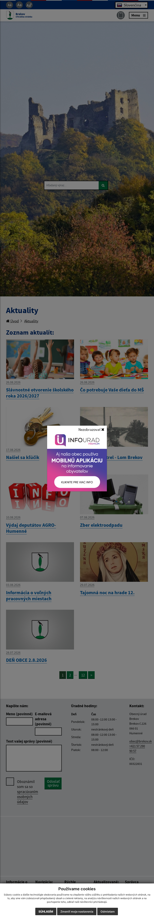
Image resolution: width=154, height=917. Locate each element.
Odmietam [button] (107, 911)
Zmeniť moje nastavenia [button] (76, 911)
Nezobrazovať (89, 429)
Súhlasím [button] (45, 911)
